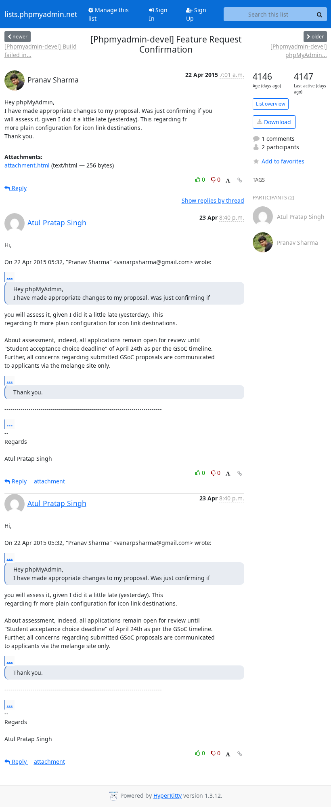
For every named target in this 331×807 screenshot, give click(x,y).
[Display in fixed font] (227, 180)
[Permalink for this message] (239, 180)
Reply (18, 188)
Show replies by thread (213, 200)
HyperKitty (167, 795)
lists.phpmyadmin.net (40, 14)
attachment (49, 481)
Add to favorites (283, 161)
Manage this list (108, 14)
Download (276, 122)
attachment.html (27, 165)
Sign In (158, 14)
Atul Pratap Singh (56, 222)
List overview (270, 103)
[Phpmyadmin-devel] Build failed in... (40, 50)
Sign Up (196, 14)
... (10, 276)
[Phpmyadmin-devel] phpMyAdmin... (298, 50)
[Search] (319, 14)
